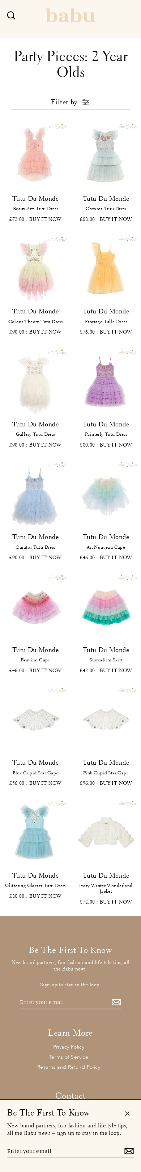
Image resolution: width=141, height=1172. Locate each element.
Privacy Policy (69, 1047)
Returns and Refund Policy (68, 1067)
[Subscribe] (115, 1002)
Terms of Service (68, 1057)
